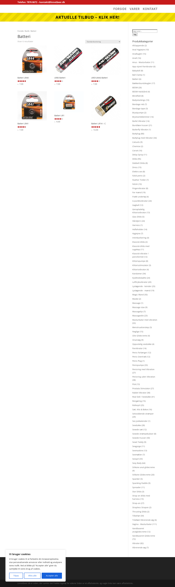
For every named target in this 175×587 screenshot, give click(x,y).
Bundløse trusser (140, 125)
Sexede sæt (137, 429)
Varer (135, 9)
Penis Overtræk (139, 356)
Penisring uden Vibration (143, 376)
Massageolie (138, 315)
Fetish (135, 184)
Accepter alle (52, 575)
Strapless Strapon (140, 507)
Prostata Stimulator (141, 388)
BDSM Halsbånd (139, 91)
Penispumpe (138, 365)
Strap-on (136, 503)
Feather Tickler (139, 180)
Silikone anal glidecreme (143, 467)
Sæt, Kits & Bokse (140, 409)
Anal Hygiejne (138, 49)
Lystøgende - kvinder (141, 286)
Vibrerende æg (139, 547)
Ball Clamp (137, 75)
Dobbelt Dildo (138, 163)
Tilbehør (136, 515)
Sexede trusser (139, 438)
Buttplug (136, 133)
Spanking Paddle (140, 483)
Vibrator (136, 543)
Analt (134, 58)
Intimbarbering (139, 237)
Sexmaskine (137, 450)
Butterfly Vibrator (140, 129)
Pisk (134, 384)
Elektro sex (137, 171)
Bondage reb (138, 104)
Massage (136, 303)
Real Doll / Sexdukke (141, 396)
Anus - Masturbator (141, 62)
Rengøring (137, 401)
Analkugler (137, 54)
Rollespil (136, 405)
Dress (135, 167)
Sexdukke (136, 425)
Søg (134, 34)
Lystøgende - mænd (141, 290)
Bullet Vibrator (139, 121)
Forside (120, 9)
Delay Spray (137, 154)
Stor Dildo (136, 491)
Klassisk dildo (138, 242)
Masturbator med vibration (144, 320)
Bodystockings (138, 100)
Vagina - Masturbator (142, 524)
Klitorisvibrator (139, 269)
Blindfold (136, 96)
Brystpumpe (138, 112)
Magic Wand (138, 294)
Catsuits (136, 142)
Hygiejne (136, 233)
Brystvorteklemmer (141, 117)
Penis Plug (137, 361)
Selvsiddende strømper (143, 413)
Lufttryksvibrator (140, 282)
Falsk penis (137, 175)
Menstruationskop (140, 327)
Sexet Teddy (137, 442)
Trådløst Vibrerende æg (143, 520)
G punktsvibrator (140, 201)
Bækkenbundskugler (141, 83)
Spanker (136, 479)
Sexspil (135, 459)
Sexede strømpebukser (142, 433)
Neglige (135, 331)
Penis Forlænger (139, 352)
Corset (135, 150)
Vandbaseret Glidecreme (143, 535)
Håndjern (136, 221)
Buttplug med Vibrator (142, 138)
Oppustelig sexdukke (141, 344)
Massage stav (138, 307)
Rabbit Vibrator (139, 392)
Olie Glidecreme (139, 335)
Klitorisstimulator (140, 265)
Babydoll (136, 70)
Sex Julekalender (140, 421)
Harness (136, 225)
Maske (135, 299)
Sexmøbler (137, 454)
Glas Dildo (137, 216)
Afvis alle (32, 575)
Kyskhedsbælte (139, 278)
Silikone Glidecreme (141, 474)
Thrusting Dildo (139, 511)
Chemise (136, 146)
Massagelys (137, 311)
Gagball (135, 205)
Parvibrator (137, 348)
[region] (35, 566)
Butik (27, 31)
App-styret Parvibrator (142, 66)
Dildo (134, 159)
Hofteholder (137, 229)
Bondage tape (138, 108)
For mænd (137, 192)
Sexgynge (136, 446)
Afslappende (138, 45)
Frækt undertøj (139, 196)
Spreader (136, 487)
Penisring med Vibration (143, 369)
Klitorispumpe (138, 261)
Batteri (135, 79)
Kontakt (150, 9)
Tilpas (16, 575)
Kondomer (137, 273)
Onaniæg (136, 340)
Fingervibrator (138, 188)
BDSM (135, 87)
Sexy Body (137, 463)
